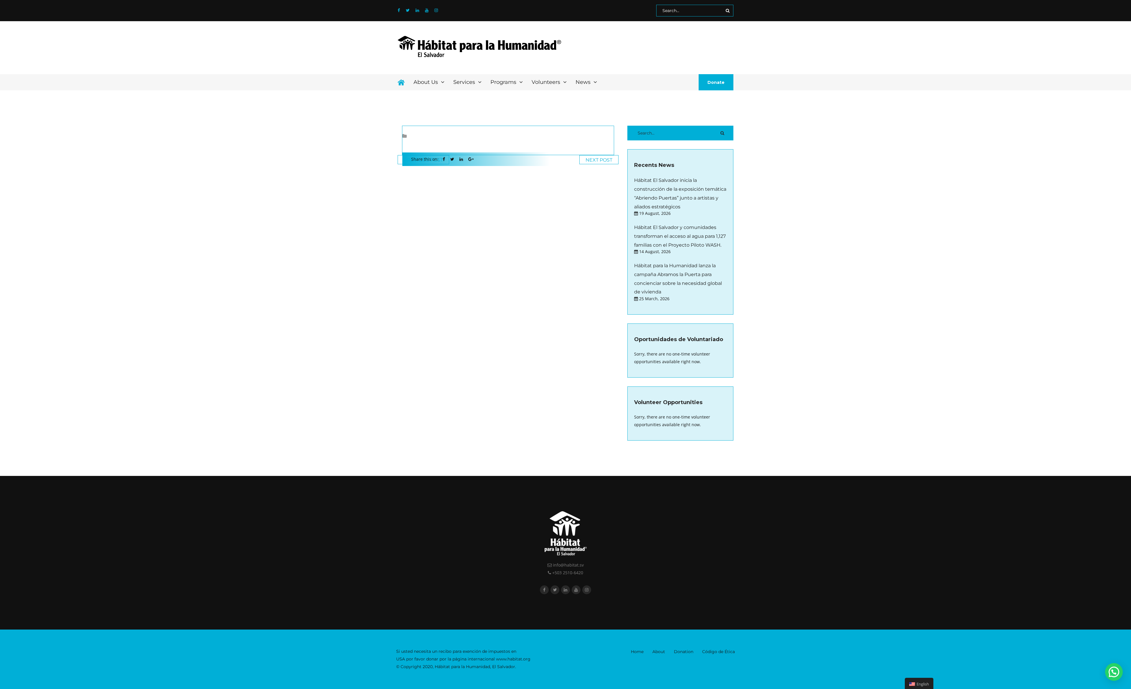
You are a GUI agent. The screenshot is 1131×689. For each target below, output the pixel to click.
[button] (1114, 672)
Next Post (599, 160)
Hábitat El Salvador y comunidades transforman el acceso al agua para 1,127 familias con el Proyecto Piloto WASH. (680, 236)
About (658, 651)
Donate (716, 82)
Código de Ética (718, 651)
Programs (504, 82)
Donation (683, 651)
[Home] (401, 82)
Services (465, 82)
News (584, 82)
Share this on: (425, 159)
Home (637, 651)
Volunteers (547, 82)
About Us (426, 82)
